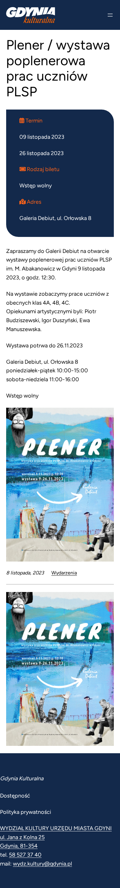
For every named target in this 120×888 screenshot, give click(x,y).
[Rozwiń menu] (110, 15)
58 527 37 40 (25, 854)
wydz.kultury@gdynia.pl (42, 863)
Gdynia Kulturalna (21, 778)
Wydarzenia (64, 573)
